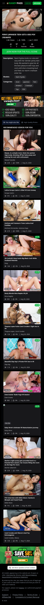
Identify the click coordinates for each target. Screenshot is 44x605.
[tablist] (22, 122)
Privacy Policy (19, 595)
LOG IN (28, 3)
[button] (22, 20)
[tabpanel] (22, 334)
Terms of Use (33, 595)
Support (6, 595)
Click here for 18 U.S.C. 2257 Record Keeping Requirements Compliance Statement (19, 576)
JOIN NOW (37, 3)
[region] (22, 20)
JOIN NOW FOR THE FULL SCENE (22, 51)
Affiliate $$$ (8, 597)
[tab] (11, 122)
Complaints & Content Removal (27, 597)
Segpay (21, 588)
